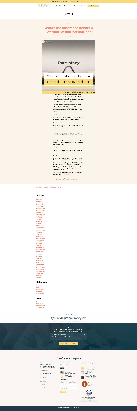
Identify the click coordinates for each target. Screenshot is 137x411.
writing (76, 179)
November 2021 (40, 268)
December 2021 (40, 266)
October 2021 (40, 269)
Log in (38, 302)
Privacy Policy (68, 408)
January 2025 (40, 227)
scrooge (75, 178)
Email (59, 187)
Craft (68, 23)
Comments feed (40, 305)
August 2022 (39, 251)
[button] (68, 334)
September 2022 (40, 249)
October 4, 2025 (74, 36)
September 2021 (40, 271)
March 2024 (39, 236)
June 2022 (39, 255)
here (83, 321)
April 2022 (39, 258)
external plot (57, 178)
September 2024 (40, 230)
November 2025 (40, 210)
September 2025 (40, 214)
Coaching (39, 285)
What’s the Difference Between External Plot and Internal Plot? (68, 30)
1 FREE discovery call (69, 375)
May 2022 (39, 256)
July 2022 (39, 253)
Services (60, 5)
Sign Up (63, 391)
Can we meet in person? (57, 338)
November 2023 (40, 238)
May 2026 (39, 199)
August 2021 (39, 273)
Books (71, 5)
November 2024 (40, 229)
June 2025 (39, 219)
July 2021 (39, 275)
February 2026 (40, 205)
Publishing (39, 291)
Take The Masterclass (90, 375)
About (57, 5)
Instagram (53, 187)
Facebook (39, 187)
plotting (71, 178)
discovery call (61, 331)
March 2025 (39, 225)
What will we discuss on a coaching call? (61, 336)
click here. (68, 174)
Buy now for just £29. (90, 371)
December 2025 (40, 208)
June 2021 (39, 277)
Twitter (46, 187)
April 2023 (39, 245)
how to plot (62, 178)
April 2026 (39, 201)
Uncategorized (40, 293)
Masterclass (66, 5)
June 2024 (39, 234)
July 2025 (39, 218)
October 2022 (40, 247)
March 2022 (39, 260)
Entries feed (39, 303)
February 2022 (40, 262)
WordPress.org (40, 307)
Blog (82, 5)
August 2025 (39, 216)
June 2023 (39, 242)
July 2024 (39, 232)
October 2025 (40, 212)
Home (54, 5)
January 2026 (40, 206)
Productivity (39, 289)
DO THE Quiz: (67, 372)
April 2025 (39, 223)
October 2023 (40, 240)
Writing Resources (77, 5)
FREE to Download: (69, 367)
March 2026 (39, 203)
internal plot (67, 178)
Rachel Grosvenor (64, 36)
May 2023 (39, 243)
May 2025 (39, 221)
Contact (85, 5)
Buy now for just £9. (90, 368)
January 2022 (40, 264)
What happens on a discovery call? (59, 334)
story (78, 178)
